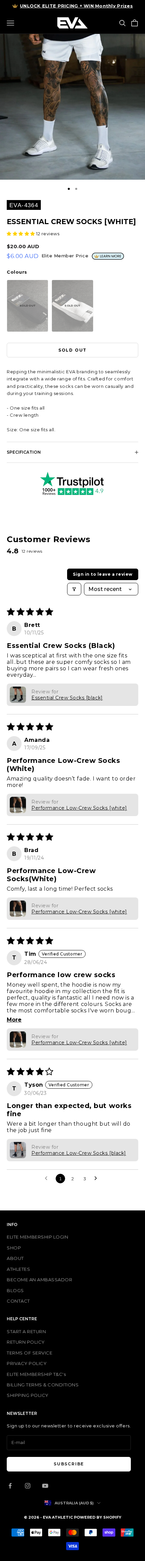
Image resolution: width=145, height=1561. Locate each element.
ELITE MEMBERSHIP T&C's (36, 1374)
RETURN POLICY (26, 1342)
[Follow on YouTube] (45, 1485)
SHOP (14, 1247)
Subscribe (69, 1463)
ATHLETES (18, 1269)
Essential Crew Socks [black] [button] (67, 698)
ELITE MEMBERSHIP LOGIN (37, 1237)
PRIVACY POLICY (27, 1363)
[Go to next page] (97, 1178)
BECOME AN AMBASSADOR (39, 1279)
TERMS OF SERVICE (29, 1353)
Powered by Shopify (97, 1517)
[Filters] (74, 589)
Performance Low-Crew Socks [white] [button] (79, 808)
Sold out (72, 350)
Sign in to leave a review (103, 574)
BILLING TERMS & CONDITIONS (43, 1384)
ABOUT (15, 1258)
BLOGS (15, 1290)
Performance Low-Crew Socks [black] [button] (78, 1153)
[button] (21, 233)
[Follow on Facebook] (10, 1485)
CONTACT (18, 1301)
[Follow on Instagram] (27, 1485)
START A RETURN (26, 1331)
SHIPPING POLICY (28, 1395)
